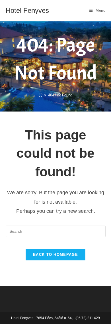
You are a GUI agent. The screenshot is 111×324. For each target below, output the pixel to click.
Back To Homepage (55, 254)
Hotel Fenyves (27, 10)
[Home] (40, 95)
